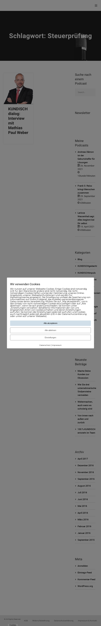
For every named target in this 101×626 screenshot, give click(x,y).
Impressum (57, 345)
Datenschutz (44, 345)
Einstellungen (50, 337)
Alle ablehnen (50, 330)
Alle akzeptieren (50, 323)
